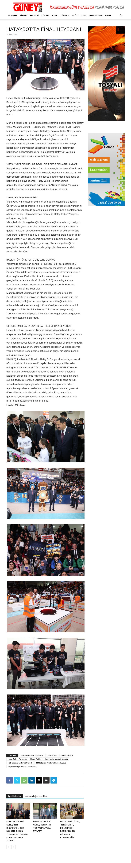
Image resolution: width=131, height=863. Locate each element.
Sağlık (75, 15)
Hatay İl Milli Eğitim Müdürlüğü (60, 755)
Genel (55, 15)
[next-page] (13, 847)
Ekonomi (34, 15)
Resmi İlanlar (95, 15)
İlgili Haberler (14, 796)
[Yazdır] (46, 780)
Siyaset (23, 15)
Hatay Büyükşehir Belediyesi (31, 755)
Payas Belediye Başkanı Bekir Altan (22, 766)
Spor (83, 15)
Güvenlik (65, 15)
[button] (121, 15)
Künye (108, 15)
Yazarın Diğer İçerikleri (36, 796)
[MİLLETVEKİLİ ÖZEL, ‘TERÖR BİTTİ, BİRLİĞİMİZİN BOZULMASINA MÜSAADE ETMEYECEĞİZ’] (72, 811)
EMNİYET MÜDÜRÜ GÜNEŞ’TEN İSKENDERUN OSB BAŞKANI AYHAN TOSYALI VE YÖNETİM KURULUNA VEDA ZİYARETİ (16, 831)
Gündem (45, 15)
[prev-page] (8, 847)
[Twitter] (17, 780)
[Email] (39, 780)
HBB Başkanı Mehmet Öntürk (20, 763)
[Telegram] (53, 780)
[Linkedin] (31, 780)
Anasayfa (12, 15)
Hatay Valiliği (35, 759)
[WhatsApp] (24, 780)
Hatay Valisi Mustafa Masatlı (56, 759)
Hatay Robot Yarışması (17, 759)
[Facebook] (9, 780)
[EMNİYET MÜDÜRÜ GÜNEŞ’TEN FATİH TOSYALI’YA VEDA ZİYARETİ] (45, 811)
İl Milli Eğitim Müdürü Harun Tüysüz (51, 763)
